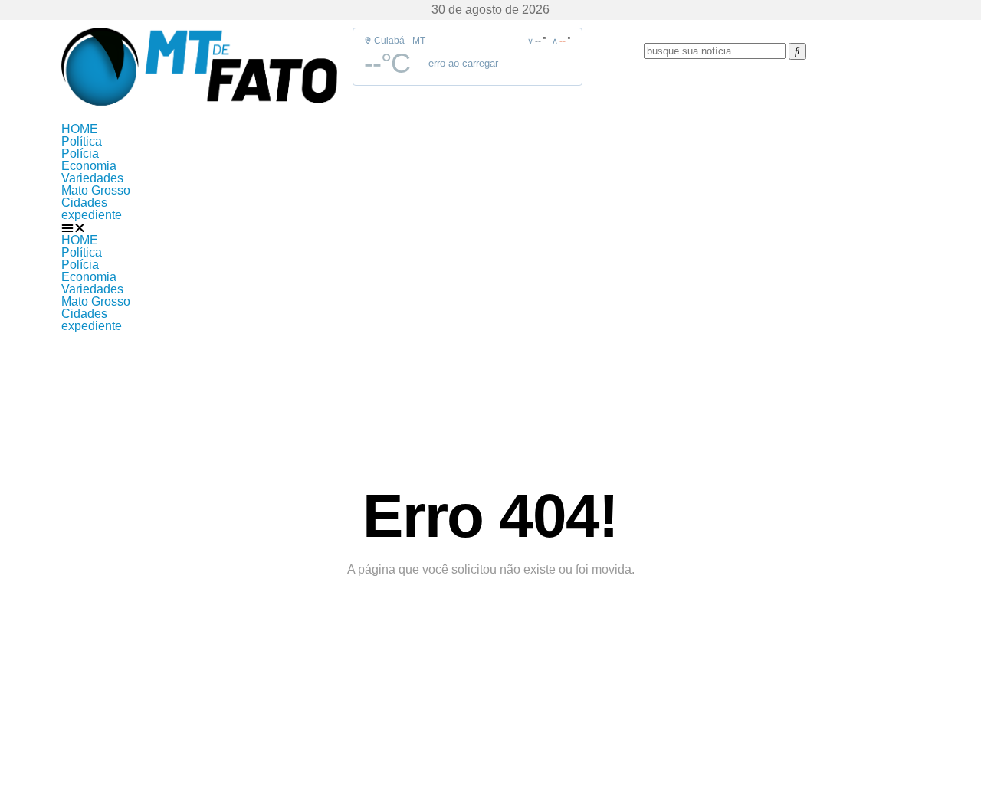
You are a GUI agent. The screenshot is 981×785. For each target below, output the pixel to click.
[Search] (797, 51)
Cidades (84, 202)
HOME (79, 129)
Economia (88, 165)
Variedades (92, 178)
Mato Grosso (95, 190)
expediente (91, 214)
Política (81, 141)
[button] (490, 227)
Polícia (80, 153)
